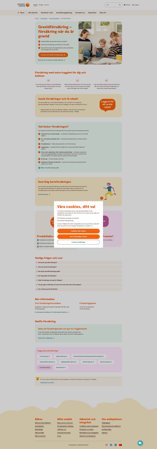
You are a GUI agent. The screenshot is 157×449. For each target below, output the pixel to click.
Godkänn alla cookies (78, 231)
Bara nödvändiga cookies (78, 237)
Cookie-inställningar (78, 242)
